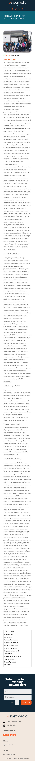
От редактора (8, 634)
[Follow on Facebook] (12, 9)
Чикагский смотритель (11, 640)
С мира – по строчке (10, 648)
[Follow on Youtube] (22, 9)
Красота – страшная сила (12, 656)
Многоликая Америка (11, 643)
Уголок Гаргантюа (10, 662)
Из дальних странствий (11, 651)
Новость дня (15, 55)
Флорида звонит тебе (11, 645)
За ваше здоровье (10, 659)
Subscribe (26, 702)
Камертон (7, 665)
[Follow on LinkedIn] (19, 9)
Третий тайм (8, 654)
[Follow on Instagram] (15, 9)
